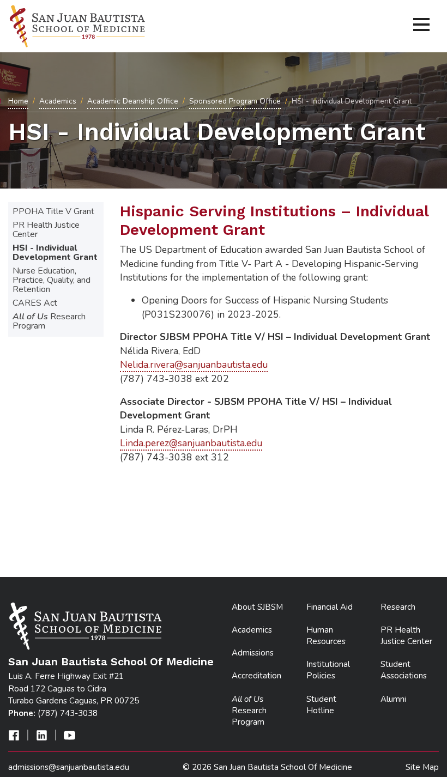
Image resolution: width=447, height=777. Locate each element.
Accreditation (256, 675)
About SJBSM (257, 607)
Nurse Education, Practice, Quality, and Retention (51, 280)
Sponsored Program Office (235, 101)
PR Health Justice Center (46, 229)
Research (397, 607)
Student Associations (403, 670)
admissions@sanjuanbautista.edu (68, 767)
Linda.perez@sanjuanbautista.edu (191, 443)
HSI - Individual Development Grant (55, 252)
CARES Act (35, 303)
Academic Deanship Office (132, 101)
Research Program (49, 321)
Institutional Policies (328, 670)
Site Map (422, 767)
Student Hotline (321, 705)
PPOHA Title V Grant (53, 211)
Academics (57, 101)
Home (18, 101)
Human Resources (326, 635)
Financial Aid (329, 607)
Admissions (253, 652)
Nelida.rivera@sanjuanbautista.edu (194, 364)
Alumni (393, 699)
